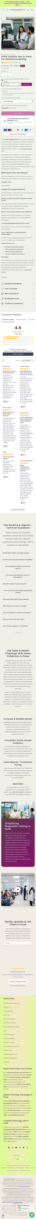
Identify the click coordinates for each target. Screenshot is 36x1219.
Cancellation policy (25, 1170)
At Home (18, 94)
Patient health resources (13, 251)
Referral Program (9, 1034)
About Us (6, 1015)
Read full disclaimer (24, 1186)
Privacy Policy (19, 1203)
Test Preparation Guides (11, 1027)
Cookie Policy (7, 1050)
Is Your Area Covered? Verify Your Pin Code (16, 80)
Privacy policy (20, 1167)
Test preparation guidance (14, 249)
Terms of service (29, 1167)
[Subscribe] (30, 943)
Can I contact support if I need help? (18, 626)
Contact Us (7, 1007)
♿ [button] (3, 1216)
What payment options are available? (18, 599)
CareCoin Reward (9, 1038)
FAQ (4, 1031)
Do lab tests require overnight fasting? (18, 553)
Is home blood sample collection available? (18, 560)
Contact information (12, 1170)
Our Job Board (8, 1011)
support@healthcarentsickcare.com (12, 1202)
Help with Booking (9, 1019)
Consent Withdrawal (10, 1058)
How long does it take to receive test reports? (19, 567)
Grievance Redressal (10, 1054)
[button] (3, 10)
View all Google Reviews (18, 985)
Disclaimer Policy (9, 1042)
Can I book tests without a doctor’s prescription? (19, 576)
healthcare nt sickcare (17, 1165)
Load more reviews (18, 509)
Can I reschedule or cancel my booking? (18, 613)
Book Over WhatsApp (18, 134)
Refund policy (11, 1167)
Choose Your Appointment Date (10, 98)
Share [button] (5, 277)
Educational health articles (14, 247)
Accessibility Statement (11, 1046)
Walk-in (5, 91)
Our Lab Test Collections (11, 1003)
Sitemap (6, 1062)
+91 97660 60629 (17, 792)
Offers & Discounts (9, 1023)
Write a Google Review (18, 981)
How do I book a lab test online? (18, 619)
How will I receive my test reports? (18, 584)
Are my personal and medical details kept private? (18, 592)
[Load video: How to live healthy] (18, 889)
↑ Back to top (18, 632)
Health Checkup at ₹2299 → (24, 1208)
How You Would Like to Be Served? (11, 89)
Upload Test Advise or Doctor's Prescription (14, 105)
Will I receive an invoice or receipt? (18, 606)
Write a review (18, 354)
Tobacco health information (15, 254)
